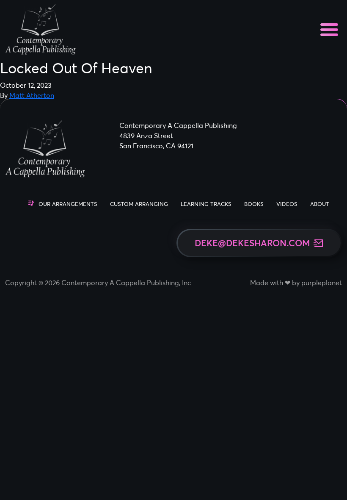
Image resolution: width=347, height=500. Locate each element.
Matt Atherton (31, 95)
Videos (286, 204)
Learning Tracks (206, 204)
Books (254, 204)
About (319, 204)
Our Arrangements (68, 204)
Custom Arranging (139, 204)
